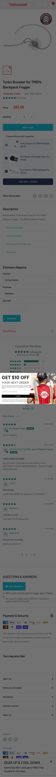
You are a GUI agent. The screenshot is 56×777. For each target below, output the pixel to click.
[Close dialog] (54, 374)
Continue (18, 396)
